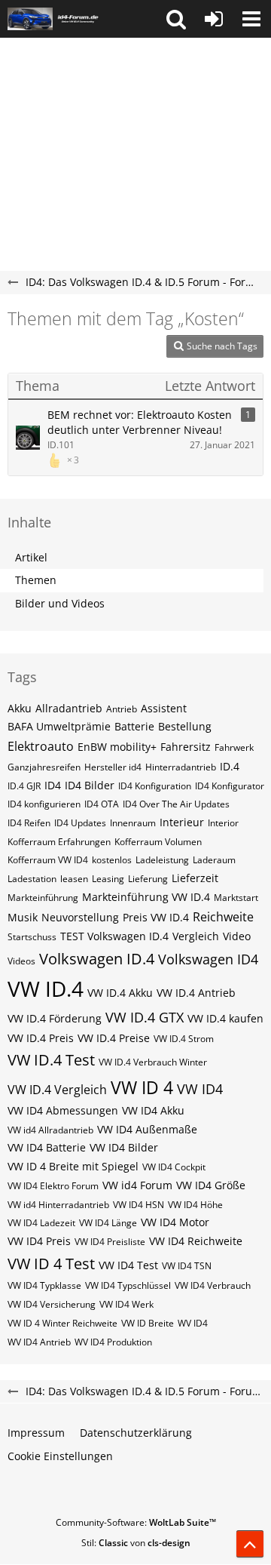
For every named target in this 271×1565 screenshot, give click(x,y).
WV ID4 (193, 1323)
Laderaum (214, 859)
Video (237, 936)
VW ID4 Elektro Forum (53, 1185)
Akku (20, 708)
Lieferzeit (195, 878)
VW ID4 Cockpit (174, 1167)
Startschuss (32, 936)
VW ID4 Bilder (124, 1147)
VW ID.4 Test (51, 1060)
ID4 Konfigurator (229, 785)
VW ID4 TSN (187, 1265)
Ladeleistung (162, 859)
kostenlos (112, 859)
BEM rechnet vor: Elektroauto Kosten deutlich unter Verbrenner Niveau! (139, 422)
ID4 (52, 785)
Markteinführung (43, 897)
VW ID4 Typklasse (44, 1285)
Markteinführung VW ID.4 (146, 897)
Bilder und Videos (60, 603)
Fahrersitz (185, 746)
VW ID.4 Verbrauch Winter (153, 1062)
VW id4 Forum (137, 1185)
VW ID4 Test (128, 1265)
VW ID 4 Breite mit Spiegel (73, 1166)
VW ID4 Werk (126, 1304)
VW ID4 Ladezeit (41, 1222)
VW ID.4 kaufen (225, 1018)
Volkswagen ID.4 (96, 959)
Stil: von (135, 1542)
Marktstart (236, 897)
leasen (74, 878)
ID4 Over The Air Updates (176, 804)
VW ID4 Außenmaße (147, 1129)
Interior (223, 822)
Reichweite (223, 917)
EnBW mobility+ (117, 746)
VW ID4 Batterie (47, 1147)
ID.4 (229, 766)
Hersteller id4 (113, 767)
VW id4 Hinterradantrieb (58, 1204)
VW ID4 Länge (108, 1222)
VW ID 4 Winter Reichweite (62, 1323)
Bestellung (185, 726)
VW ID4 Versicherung (52, 1304)
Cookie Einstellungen (60, 1456)
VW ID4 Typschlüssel (128, 1285)
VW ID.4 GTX (144, 1017)
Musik (23, 917)
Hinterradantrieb (180, 767)
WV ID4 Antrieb (39, 1342)
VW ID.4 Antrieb (196, 992)
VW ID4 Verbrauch (213, 1285)
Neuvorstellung (80, 917)
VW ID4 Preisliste (110, 1241)
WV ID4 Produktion (113, 1342)
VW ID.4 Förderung (55, 1018)
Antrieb (121, 709)
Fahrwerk (234, 747)
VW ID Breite (147, 1323)
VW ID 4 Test (51, 1263)
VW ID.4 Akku (120, 992)
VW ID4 (200, 1089)
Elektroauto (41, 746)
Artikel (31, 557)
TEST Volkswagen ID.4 (114, 936)
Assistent (164, 708)
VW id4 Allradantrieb (50, 1130)
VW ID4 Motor (175, 1222)
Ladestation (32, 878)
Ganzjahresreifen (44, 767)
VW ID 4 (142, 1087)
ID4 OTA (101, 804)
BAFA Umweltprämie (59, 726)
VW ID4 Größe (210, 1185)
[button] (176, 19)
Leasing (108, 878)
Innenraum (133, 822)
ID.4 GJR (24, 785)
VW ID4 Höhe (195, 1204)
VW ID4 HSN (138, 1204)
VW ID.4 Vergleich (57, 1089)
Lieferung (148, 878)
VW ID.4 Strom (184, 1038)
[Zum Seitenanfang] (249, 1543)
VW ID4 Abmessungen (63, 1110)
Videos (21, 961)
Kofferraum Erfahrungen (59, 841)
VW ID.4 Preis (41, 1038)
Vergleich (195, 936)
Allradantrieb (68, 708)
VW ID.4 (46, 988)
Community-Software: (136, 1522)
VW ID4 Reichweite (195, 1241)
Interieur (182, 822)
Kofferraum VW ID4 (48, 859)
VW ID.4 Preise (114, 1038)
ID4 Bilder (89, 785)
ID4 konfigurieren (44, 804)
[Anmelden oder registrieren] (214, 19)
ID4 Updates (80, 822)
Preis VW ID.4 (156, 917)
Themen (35, 580)
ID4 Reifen (29, 822)
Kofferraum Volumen (158, 841)
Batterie (134, 726)
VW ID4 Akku (153, 1110)
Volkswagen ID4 (208, 959)
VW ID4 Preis (39, 1241)
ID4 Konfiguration (154, 785)
